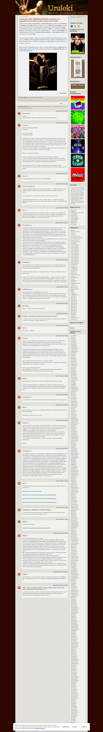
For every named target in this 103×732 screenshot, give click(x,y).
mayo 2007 (73, 652)
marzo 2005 (73, 689)
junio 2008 (73, 633)
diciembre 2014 (74, 521)
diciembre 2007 (74, 642)
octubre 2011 (73, 576)
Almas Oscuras (74, 209)
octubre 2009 (73, 610)
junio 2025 (73, 355)
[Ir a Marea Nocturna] (78, 152)
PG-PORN (73, 296)
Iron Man (30, 25)
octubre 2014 (73, 524)
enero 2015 (73, 520)
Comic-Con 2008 (74, 247)
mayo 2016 (73, 497)
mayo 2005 (73, 686)
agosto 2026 (73, 335)
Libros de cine (73, 286)
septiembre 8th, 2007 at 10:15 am (60, 533)
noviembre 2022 (74, 388)
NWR (72, 291)
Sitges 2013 (73, 301)
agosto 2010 (73, 596)
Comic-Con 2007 (38, 97)
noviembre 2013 (74, 540)
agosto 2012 (73, 561)
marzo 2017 (73, 483)
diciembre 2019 (74, 435)
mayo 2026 (73, 339)
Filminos (72, 276)
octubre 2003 (73, 713)
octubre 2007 (73, 644)
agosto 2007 (73, 647)
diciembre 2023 (74, 377)
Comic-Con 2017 (74, 260)
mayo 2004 (73, 703)
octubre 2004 (73, 696)
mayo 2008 (73, 634)
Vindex (24, 535)
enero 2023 (73, 385)
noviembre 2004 (74, 695)
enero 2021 (73, 417)
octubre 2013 (73, 541)
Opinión (72, 293)
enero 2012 (73, 571)
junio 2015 (73, 513)
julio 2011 (72, 580)
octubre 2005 (73, 679)
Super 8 (72, 316)
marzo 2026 (73, 342)
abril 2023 (72, 384)
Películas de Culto (74, 222)
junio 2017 (73, 478)
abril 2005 (72, 687)
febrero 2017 (73, 484)
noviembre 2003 (74, 712)
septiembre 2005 (74, 680)
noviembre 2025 (74, 348)
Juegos (72, 284)
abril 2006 (72, 670)
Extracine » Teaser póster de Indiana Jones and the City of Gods (39, 316)
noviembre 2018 (74, 454)
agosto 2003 (73, 716)
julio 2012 (72, 563)
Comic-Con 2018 (74, 261)
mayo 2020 (73, 428)
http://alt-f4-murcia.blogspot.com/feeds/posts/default (36, 528)
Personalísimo (73, 294)
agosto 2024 (73, 367)
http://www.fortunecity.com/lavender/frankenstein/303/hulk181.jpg (39, 502)
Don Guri (25, 306)
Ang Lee (42, 41)
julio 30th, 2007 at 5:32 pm (62, 394)
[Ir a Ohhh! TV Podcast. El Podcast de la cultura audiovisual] (78, 109)
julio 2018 (72, 460)
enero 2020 (73, 434)
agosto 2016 (73, 493)
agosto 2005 (73, 682)
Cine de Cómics (32, 97)
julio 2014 (72, 528)
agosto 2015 (73, 510)
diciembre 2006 (74, 659)
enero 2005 (73, 692)
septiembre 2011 (74, 577)
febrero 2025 (73, 361)
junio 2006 (73, 667)
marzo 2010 (73, 603)
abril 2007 (72, 653)
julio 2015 (72, 511)
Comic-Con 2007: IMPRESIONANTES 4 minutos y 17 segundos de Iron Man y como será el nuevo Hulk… (39, 20)
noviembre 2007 (74, 643)
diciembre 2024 (74, 364)
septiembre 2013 (74, 543)
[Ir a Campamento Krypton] (78, 123)
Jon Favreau (38, 32)
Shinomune (25, 262)
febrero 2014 (73, 536)
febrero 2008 (73, 639)
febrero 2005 (73, 690)
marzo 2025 (73, 359)
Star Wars (73, 314)
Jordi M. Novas (26, 289)
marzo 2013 (73, 551)
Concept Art (73, 264)
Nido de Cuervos (74, 221)
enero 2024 (73, 375)
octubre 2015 (73, 507)
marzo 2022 (73, 397)
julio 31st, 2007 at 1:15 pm (62, 507)
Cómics (72, 233)
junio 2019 (73, 444)
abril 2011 (72, 584)
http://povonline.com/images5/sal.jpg (32, 491)
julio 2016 (72, 494)
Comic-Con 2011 (74, 251)
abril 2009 (72, 619)
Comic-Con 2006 (74, 244)
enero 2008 (73, 640)
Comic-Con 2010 (74, 250)
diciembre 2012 (74, 556)
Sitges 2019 (73, 310)
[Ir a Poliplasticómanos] (78, 181)
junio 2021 (73, 410)
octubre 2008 (73, 627)
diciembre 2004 (74, 693)
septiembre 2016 (74, 491)
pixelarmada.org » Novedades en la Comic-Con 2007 (36, 509)
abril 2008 (72, 636)
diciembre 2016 (74, 487)
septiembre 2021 (74, 405)
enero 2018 (73, 468)
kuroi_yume (26, 113)
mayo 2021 (73, 411)
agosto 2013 (73, 544)
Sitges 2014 (73, 303)
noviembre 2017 (74, 471)
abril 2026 (72, 341)
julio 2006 (72, 666)
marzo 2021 (73, 414)
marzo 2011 (73, 586)
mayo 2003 (73, 720)
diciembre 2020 (74, 418)
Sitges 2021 (73, 313)
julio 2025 (72, 354)
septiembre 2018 (74, 457)
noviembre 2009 (74, 609)
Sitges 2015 (73, 304)
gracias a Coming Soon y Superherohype (39, 23)
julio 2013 (72, 546)
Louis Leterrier (51, 39)
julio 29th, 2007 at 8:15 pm (62, 173)
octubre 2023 (73, 378)
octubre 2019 (73, 438)
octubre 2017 (73, 473)
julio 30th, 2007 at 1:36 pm (62, 335)
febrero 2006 (73, 673)
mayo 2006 (73, 669)
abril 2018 (72, 464)
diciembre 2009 (74, 607)
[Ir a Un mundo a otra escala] (78, 88)
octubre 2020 (73, 421)
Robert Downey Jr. (47, 32)
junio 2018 (73, 461)
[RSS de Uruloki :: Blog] (78, 27)
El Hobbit (72, 271)
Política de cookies (40, 728)
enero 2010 (73, 606)
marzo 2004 (73, 706)
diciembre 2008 (74, 624)
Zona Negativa (73, 224)
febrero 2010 (73, 604)
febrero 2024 (73, 374)
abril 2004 (72, 705)
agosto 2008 (73, 630)
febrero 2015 (73, 518)
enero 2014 (73, 537)
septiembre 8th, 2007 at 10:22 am (60, 571)
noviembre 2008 (74, 626)
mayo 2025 (73, 357)
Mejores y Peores (74, 289)
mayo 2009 (73, 617)
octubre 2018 (73, 455)
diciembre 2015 (74, 504)
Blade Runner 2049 (74, 231)
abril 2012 (72, 567)
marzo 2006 (73, 672)
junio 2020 (73, 427)
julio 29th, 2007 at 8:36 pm (62, 183)
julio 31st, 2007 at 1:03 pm (62, 481)
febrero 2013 (73, 553)
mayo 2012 (73, 566)
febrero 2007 (73, 656)
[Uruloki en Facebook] (71, 27)
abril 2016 (72, 498)
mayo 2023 (73, 382)
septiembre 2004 (74, 697)
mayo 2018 (73, 463)
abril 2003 (72, 722)
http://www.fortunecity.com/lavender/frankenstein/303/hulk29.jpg (39, 495)
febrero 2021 (73, 415)
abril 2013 (72, 550)
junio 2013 (73, 547)
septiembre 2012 (74, 560)
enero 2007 (73, 657)
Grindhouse (73, 280)
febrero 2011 (73, 587)
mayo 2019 (73, 445)
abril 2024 (72, 371)
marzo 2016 (73, 500)
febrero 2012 (73, 570)
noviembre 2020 (74, 420)
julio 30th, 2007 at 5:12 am (62, 287)
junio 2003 (73, 719)
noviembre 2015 (74, 506)
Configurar (84, 726)
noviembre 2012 (74, 557)
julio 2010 (72, 597)
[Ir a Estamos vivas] (78, 138)
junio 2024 (73, 368)
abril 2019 (72, 447)
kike (24, 407)
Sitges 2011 (73, 299)
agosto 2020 (73, 424)
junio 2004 (73, 702)
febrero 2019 (73, 450)
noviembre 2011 (74, 574)
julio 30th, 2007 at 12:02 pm (62, 325)
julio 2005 (72, 683)
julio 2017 (72, 477)
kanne (24, 176)
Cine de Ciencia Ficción (75, 237)
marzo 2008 (73, 637)
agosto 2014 (73, 527)
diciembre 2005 (74, 676)
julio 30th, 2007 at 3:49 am (62, 259)
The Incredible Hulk (36, 39)
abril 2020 (72, 430)
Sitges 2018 (73, 309)
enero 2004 (73, 709)
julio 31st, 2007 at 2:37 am (62, 420)
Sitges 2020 (73, 311)
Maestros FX (73, 287)
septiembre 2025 (74, 351)
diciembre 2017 (74, 470)
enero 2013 (73, 554)
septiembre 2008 (74, 629)
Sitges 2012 (73, 300)
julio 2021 (72, 408)
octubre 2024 (73, 365)
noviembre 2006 (74, 660)
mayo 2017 (73, 480)
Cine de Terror (73, 240)
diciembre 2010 (74, 590)
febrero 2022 (73, 398)
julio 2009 (72, 614)
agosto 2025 (73, 352)
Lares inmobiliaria (74, 219)
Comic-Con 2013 (74, 254)
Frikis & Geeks (73, 277)
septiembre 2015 (74, 508)
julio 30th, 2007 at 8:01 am (62, 313)
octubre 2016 (73, 490)
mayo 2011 (73, 583)
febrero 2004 (73, 707)
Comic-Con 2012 (74, 253)
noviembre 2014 (74, 523)
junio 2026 (73, 338)
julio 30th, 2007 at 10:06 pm (62, 405)
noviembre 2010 (74, 591)
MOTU (72, 290)
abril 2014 (72, 533)
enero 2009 (73, 623)
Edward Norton (60, 39)
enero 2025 (73, 362)
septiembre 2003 (74, 715)
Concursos (73, 266)
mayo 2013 (73, 548)
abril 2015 (72, 516)
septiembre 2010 (74, 594)
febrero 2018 (73, 467)
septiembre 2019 (74, 440)
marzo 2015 (73, 517)
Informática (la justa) (74, 283)
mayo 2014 (73, 531)
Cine (72, 234)
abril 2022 (72, 395)
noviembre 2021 (74, 402)
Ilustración (73, 281)
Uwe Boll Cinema (74, 317)
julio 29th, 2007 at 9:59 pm (62, 207)
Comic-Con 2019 (74, 263)
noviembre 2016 (74, 488)
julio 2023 (72, 381)
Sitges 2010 (73, 297)
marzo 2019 (73, 448)
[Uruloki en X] (75, 27)
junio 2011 (73, 581)
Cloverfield (73, 243)
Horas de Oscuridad (74, 218)
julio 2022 (72, 392)
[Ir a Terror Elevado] (78, 167)
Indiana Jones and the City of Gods (29, 49)
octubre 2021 (73, 404)
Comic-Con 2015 (74, 257)
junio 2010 (73, 599)
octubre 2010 (73, 593)
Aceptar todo (65, 726)
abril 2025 (72, 358)
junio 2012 (73, 564)
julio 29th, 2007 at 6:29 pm (62, 111)
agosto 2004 (73, 699)
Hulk (48, 41)
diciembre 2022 (74, 387)
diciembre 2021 (74, 401)
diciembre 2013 (74, 538)
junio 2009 (73, 616)
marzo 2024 (73, 372)
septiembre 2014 (74, 526)
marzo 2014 (73, 534)
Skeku (24, 378)
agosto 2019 (73, 441)
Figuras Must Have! (74, 274)
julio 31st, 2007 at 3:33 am (62, 448)
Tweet (61, 103)
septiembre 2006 (74, 663)
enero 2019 (73, 451)
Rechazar (74, 726)
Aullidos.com (73, 211)
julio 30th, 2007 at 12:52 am (62, 222)
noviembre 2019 (74, 437)
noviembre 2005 (74, 677)
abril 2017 (72, 481)
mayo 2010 (73, 600)
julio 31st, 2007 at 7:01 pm (62, 519)
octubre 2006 (73, 662)
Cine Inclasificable (74, 241)
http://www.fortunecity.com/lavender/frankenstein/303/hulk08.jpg (39, 498)
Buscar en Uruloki (76, 322)
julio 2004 (72, 700)
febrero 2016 (73, 501)
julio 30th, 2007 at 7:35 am (62, 303)
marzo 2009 (73, 620)
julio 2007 (72, 649)
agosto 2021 (73, 407)
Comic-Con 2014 (74, 256)
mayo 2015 (73, 514)
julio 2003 (72, 717)
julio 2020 (72, 425)
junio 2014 (73, 530)
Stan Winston (56, 32)
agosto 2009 (73, 613)
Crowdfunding (73, 267)
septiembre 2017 (74, 474)
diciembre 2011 (73, 573)
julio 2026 (72, 337)
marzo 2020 (73, 431)
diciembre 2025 (74, 347)
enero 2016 (73, 503)
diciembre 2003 (74, 710)
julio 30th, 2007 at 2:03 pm (62, 376)
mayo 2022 (73, 394)
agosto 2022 (73, 391)
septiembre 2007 (74, 646)
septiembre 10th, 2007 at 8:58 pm (60, 585)
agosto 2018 (73, 458)
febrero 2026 (73, 344)
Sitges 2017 (73, 307)
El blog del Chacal (74, 215)
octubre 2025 (73, 349)
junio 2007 (73, 650)
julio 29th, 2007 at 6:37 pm (62, 122)
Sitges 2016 (73, 306)
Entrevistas (73, 273)
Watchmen (73, 319)
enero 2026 (73, 345)
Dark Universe (73, 270)
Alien (72, 230)
